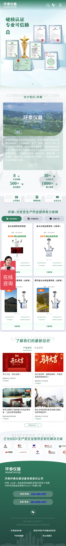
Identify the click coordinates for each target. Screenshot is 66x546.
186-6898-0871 (38, 502)
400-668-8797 (38, 494)
